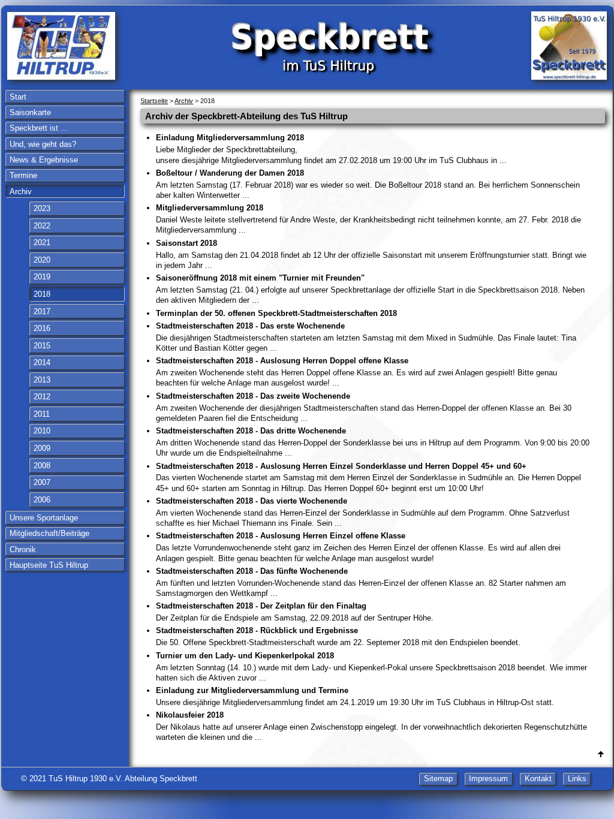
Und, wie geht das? (43, 144)
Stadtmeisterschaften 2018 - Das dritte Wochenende (372, 441)
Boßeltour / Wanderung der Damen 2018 (368, 184)
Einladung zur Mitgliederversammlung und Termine (355, 696)
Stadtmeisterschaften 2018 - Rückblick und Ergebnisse (338, 636)
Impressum (488, 778)
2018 (42, 294)
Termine (23, 175)
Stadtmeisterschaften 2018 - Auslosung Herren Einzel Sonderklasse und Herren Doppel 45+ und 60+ (368, 477)
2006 (42, 499)
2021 (42, 242)
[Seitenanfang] (601, 754)
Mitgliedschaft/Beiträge (49, 533)
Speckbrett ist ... (39, 128)
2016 (42, 328)
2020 (42, 259)
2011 (42, 414)
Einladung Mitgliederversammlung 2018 (331, 148)
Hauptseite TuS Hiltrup (49, 565)
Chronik (23, 549)
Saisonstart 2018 (371, 254)
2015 (42, 345)
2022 (42, 225)
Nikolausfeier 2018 (371, 726)
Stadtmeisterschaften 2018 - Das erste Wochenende (366, 337)
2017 (42, 311)
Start (18, 96)
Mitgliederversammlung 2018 (368, 218)
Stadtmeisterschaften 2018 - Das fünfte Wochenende (361, 582)
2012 (42, 396)
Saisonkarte (30, 112)
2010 (42, 430)
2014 (42, 362)
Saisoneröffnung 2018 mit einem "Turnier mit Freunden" (370, 289)
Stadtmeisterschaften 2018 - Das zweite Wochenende (363, 407)
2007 (42, 482)
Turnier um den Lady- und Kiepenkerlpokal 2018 (371, 666)
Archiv (21, 191)
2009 (42, 448)
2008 (42, 465)
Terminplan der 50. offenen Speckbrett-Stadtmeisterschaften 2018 (276, 313)
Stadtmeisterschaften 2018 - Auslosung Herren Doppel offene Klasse (356, 371)
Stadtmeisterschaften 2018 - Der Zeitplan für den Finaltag (295, 611)
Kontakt (538, 778)
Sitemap (438, 778)
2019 (42, 276)
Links (577, 778)
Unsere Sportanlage (44, 517)
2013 (42, 379)
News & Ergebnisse (44, 159)
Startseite (154, 100)
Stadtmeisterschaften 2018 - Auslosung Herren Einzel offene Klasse (358, 546)
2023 (42, 208)
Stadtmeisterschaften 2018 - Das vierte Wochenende (363, 512)
